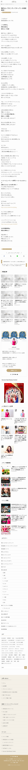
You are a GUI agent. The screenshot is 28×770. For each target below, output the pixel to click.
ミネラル (16, 652)
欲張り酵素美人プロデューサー (19, 659)
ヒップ (4, 591)
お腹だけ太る (4, 640)
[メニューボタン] (1, 1)
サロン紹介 (5, 711)
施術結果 (3, 659)
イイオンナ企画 (12, 642)
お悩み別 (5, 569)
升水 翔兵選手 (4, 657)
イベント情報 (5, 736)
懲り (23, 657)
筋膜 (18, 661)
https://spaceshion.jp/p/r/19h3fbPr (9, 224)
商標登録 (5, 629)
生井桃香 (7, 661)
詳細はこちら (14, 370)
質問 (4, 572)
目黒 (15, 661)
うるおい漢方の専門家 (19, 638)
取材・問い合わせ (6, 695)
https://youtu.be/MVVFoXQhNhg (9, 207)
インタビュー (6, 611)
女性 (13, 657)
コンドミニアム (12, 646)
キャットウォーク (20, 644)
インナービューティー (8, 563)
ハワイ (3, 650)
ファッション (6, 594)
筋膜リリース (6, 548)
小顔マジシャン (18, 657)
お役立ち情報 (5, 722)
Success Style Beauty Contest (9, 751)
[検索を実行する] (25, 667)
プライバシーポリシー (7, 689)
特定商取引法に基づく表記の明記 (10, 692)
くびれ (4, 578)
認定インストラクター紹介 (8, 720)
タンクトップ (11, 648)
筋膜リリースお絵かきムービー (10, 626)
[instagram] (12, 374)
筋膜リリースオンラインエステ (9, 714)
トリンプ (22, 648)
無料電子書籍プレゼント (8, 745)
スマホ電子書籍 (6, 617)
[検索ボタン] (26, 1)
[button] (4, 256)
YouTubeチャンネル (7, 748)
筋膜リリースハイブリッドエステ (10, 545)
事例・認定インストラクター (9, 717)
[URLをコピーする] (24, 256)
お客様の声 (5, 614)
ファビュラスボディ (7, 560)
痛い (12, 661)
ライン (20, 652)
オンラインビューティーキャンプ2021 (8, 644)
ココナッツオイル (5, 646)
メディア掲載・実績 (7, 698)
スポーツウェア (4, 648)
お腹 (4, 575)
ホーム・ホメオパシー (19, 650)
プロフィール (6, 623)
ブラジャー (11, 650)
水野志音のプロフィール (8, 708)
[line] (14, 374)
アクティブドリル (5, 642)
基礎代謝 (9, 657)
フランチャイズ (6, 608)
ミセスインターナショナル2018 (7, 652)
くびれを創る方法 (11, 640)
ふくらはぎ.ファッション (20, 640)
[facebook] (10, 374)
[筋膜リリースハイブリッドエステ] (14, 1)
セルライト (5, 586)
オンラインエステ (7, 554)
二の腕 (4, 597)
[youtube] (15, 374)
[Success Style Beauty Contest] (14, 393)
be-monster (4, 638)
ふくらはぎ (5, 580)
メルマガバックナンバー (6, 12)
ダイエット (5, 589)
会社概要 (5, 686)
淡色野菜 (3, 661)
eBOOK (4, 620)
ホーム (4, 683)
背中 (4, 602)
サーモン (18, 646)
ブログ (4, 566)
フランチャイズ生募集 (8, 605)
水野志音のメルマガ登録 (8, 739)
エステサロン (6, 551)
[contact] (17, 374)
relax (13, 638)
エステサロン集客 (19, 642)
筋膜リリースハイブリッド (6, 663)
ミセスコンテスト (7, 557)
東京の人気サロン (9, 659)
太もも (4, 599)
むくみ (4, 583)
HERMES (9, 638)
